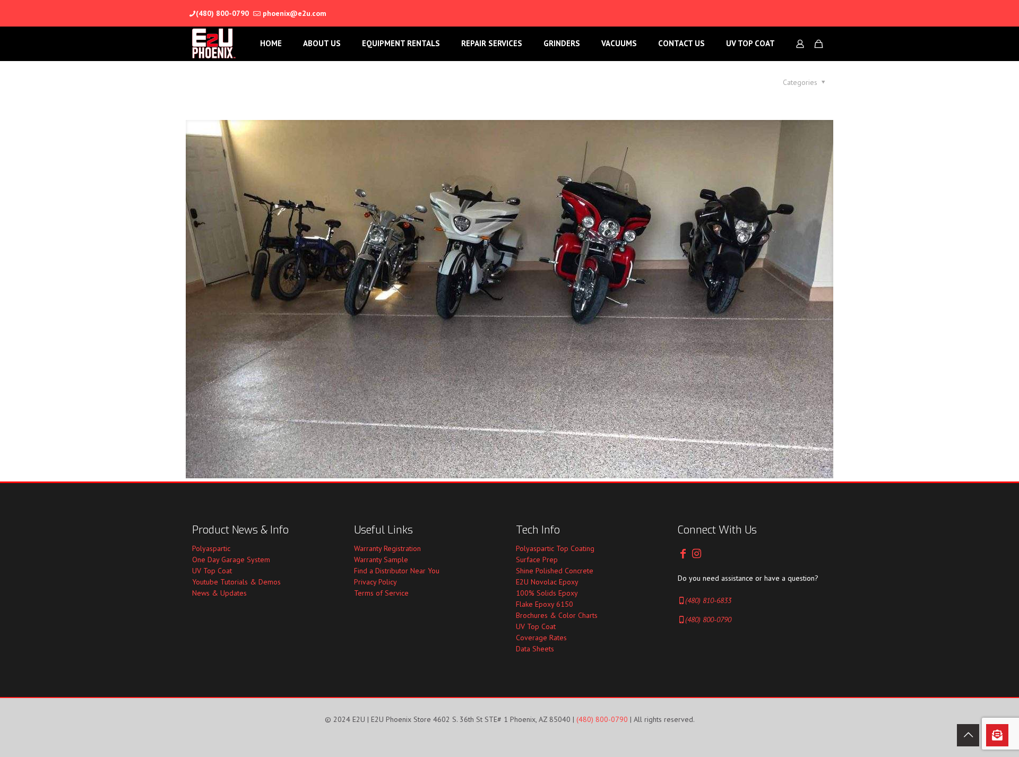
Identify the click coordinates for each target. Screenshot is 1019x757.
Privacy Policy (375, 582)
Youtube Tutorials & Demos (236, 582)
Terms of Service (381, 593)
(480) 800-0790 (222, 13)
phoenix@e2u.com (294, 13)
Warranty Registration (387, 548)
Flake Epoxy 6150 (544, 604)
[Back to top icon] (968, 735)
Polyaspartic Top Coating (555, 548)
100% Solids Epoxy (547, 593)
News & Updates (219, 593)
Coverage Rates (541, 637)
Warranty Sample (381, 559)
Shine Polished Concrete (554, 570)
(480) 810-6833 (708, 600)
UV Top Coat (212, 570)
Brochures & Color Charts (557, 615)
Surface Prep (537, 559)
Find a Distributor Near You (396, 570)
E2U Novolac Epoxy (547, 582)
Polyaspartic (211, 548)
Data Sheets (535, 648)
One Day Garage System (231, 559)
